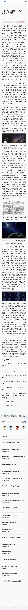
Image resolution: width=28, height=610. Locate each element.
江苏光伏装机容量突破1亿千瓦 (9, 464)
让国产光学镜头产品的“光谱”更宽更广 (11, 442)
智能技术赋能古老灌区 (7, 529)
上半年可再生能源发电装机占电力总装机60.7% (13, 581)
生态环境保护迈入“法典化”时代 (9, 566)
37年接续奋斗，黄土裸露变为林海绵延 (11, 537)
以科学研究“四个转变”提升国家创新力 (11, 486)
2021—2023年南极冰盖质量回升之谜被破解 (12, 478)
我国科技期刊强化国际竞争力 (9, 544)
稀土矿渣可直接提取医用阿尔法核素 (10, 471)
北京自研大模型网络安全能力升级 (10, 515)
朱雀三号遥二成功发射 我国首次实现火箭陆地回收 (14, 500)
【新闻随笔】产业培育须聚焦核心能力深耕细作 (13, 456)
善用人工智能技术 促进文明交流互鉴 (10, 449)
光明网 (5, 15)
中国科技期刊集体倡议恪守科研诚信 (10, 508)
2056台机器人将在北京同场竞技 (9, 559)
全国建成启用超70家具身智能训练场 (10, 493)
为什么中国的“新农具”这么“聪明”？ (10, 573)
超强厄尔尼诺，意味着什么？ (9, 522)
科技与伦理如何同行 (6, 551)
